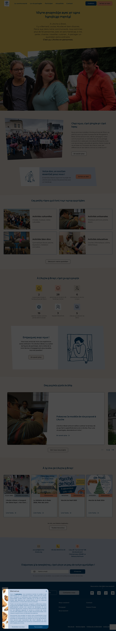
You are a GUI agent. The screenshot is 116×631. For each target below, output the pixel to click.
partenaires (18, 594)
